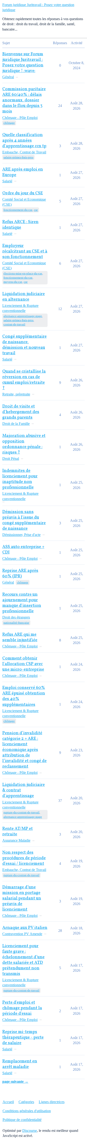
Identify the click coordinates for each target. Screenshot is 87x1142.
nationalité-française (16, 622)
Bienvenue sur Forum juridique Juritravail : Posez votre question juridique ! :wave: (22, 62)
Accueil (8, 1102)
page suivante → (15, 1081)
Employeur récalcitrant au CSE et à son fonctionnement (24, 251)
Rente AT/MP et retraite (17, 831)
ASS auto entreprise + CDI (23, 549)
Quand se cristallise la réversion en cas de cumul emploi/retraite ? (24, 380)
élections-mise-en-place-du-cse (22, 273)
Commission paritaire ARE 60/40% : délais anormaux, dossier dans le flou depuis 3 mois (24, 100)
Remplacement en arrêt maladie (19, 1064)
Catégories (26, 1102)
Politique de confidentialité (22, 1120)
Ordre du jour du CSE (22, 193)
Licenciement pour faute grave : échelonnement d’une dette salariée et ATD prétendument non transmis (23, 960)
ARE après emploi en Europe (22, 172)
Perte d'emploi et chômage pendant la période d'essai (22, 1008)
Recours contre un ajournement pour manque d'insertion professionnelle (21, 603)
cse (36, 210)
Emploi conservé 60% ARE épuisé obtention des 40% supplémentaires (23, 696)
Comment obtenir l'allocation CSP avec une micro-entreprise (23, 664)
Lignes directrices (51, 1102)
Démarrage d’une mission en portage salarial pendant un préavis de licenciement (21, 898)
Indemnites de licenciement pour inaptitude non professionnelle (20, 479)
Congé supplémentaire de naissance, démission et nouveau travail (24, 345)
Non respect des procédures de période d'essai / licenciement (24, 858)
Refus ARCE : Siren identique (20, 224)
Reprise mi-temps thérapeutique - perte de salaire (23, 1037)
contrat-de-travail (14, 324)
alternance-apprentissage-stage (22, 316)
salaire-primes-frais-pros (18, 157)
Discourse (29, 1131)
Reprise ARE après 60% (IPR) (20, 573)
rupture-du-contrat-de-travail (21, 812)
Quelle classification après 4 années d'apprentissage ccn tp (24, 140)
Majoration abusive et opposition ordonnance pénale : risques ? (23, 444)
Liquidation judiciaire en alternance (23, 296)
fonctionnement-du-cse (17, 210)
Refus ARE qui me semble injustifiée (19, 637)
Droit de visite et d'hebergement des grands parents (20, 412)
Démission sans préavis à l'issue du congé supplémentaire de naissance (24, 520)
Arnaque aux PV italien (24, 928)
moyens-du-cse (12, 281)
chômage (9, 122)
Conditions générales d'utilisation (27, 1111)
